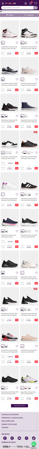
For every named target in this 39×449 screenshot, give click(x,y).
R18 (5, 11)
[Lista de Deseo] (35, 3)
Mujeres (19, 11)
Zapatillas (27, 11)
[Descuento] (29, 15)
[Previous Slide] (22, 152)
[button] (26, 42)
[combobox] (19, 8)
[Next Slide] (32, 152)
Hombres (11, 11)
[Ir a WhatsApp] (33, 443)
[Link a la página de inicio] (1, 12)
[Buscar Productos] (35, 8)
